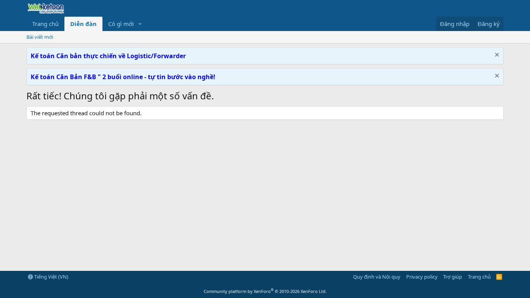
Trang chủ (45, 24)
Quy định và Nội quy (376, 276)
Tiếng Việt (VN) (50, 276)
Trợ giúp (452, 276)
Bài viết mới (39, 36)
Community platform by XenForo (265, 291)
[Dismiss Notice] (496, 56)
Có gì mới (121, 24)
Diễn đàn (83, 24)
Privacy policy (422, 276)
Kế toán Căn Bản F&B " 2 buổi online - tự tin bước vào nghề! (123, 77)
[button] (140, 24)
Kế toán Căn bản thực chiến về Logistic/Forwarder (108, 56)
